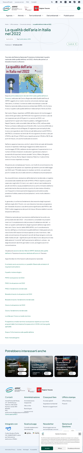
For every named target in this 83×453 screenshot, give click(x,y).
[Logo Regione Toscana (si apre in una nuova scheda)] (42, 8)
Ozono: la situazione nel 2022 (15, 305)
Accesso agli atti (48, 401)
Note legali (26, 449)
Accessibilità (33, 449)
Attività (21, 16)
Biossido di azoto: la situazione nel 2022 (18, 294)
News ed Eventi (7, 2)
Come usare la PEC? (11, 414)
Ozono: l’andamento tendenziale (16, 311)
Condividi (71, 44)
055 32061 (14, 404)
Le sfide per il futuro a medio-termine (18, 316)
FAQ (27, 2)
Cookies (19, 449)
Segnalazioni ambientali (50, 403)
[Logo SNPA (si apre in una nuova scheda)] (28, 8)
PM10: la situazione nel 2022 (14, 278)
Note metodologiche (12, 338)
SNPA (29, 39)
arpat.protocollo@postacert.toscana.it (16, 412)
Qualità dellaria (23, 39)
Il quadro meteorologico (13, 272)
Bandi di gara (28, 408)
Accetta (47, 448)
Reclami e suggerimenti (50, 406)
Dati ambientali (52, 16)
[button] (80, 434)
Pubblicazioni (69, 16)
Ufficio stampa (14, 24)
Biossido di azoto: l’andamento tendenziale (19, 300)
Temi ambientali (35, 16)
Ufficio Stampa (66, 401)
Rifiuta (60, 448)
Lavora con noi (19, 2)
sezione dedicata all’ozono (30, 253)
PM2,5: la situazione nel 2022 (15, 283)
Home (6, 24)
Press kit (64, 403)
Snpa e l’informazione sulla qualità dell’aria (19, 332)
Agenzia (9, 16)
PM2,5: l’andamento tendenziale (16, 289)
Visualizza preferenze (74, 448)
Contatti (33, 2)
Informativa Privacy (10, 449)
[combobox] (67, 8)
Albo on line (27, 405)
